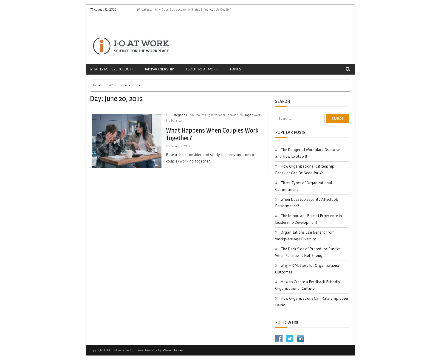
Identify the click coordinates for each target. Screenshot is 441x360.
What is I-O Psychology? (111, 69)
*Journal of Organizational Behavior (213, 115)
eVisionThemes (173, 350)
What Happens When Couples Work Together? (212, 134)
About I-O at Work (201, 69)
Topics (235, 69)
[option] (197, 9)
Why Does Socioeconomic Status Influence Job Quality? (193, 9)
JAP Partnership (159, 69)
